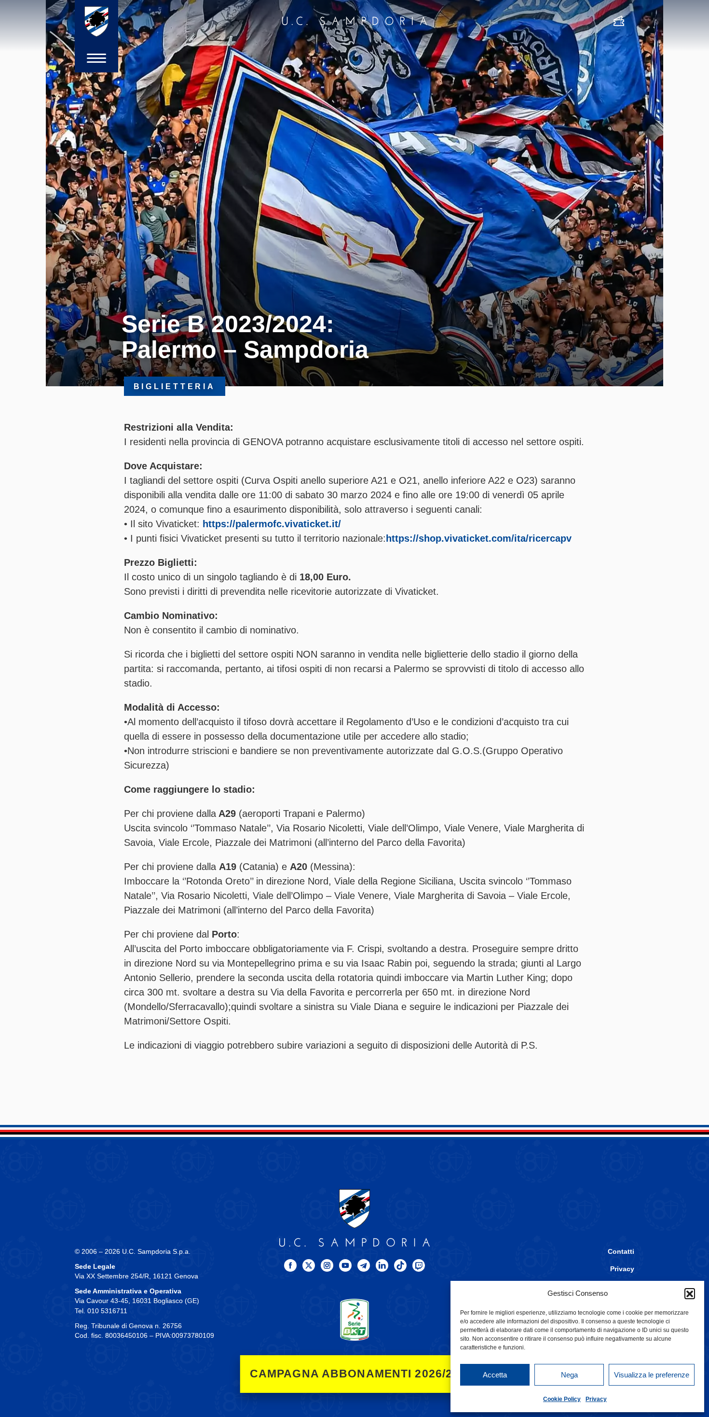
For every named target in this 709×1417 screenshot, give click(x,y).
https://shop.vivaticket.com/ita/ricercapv (479, 538)
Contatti (621, 1251)
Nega (569, 1375)
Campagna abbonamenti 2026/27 (355, 1374)
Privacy (596, 1399)
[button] (690, 1293)
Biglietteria (175, 386)
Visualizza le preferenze (651, 1375)
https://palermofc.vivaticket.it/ (272, 524)
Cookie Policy (562, 1399)
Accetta (495, 1375)
